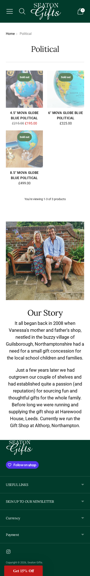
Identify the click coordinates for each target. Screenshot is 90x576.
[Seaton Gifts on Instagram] (8, 552)
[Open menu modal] (9, 11)
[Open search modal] (22, 11)
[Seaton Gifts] (46, 11)
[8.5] (24, 149)
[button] (23, 571)
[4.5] (24, 89)
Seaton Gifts (34, 562)
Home (10, 34)
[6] (65, 89)
